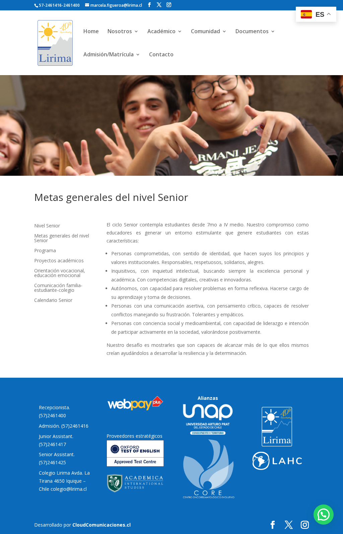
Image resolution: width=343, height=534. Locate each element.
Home (91, 32)
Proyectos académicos (59, 261)
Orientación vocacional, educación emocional (59, 273)
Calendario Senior (53, 300)
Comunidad (205, 32)
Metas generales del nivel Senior (61, 238)
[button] (324, 514)
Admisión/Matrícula (108, 55)
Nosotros (120, 32)
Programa (45, 251)
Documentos (252, 32)
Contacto (161, 55)
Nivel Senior (47, 226)
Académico (161, 32)
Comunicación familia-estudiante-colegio (58, 288)
